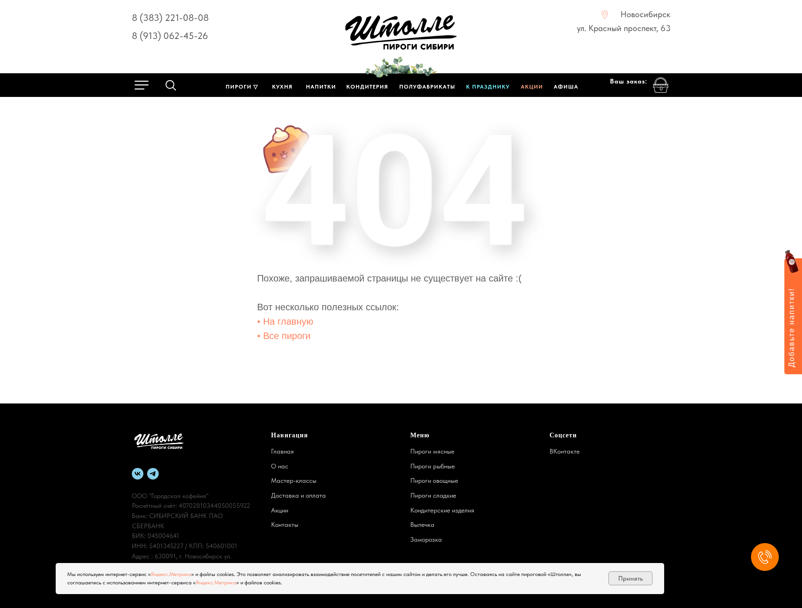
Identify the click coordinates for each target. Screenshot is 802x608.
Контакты (284, 524)
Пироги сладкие (433, 495)
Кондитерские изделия (442, 510)
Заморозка (426, 539)
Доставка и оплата (298, 495)
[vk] (137, 474)
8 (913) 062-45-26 (170, 35)
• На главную (285, 321)
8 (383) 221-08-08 (170, 17)
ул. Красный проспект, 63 (624, 28)
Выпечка (422, 524)
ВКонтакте (565, 451)
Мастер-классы (294, 480)
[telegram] (153, 474)
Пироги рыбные (432, 466)
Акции (279, 510)
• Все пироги (283, 336)
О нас (279, 466)
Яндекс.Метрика (171, 574)
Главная (282, 451)
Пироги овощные (434, 480)
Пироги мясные (432, 451)
